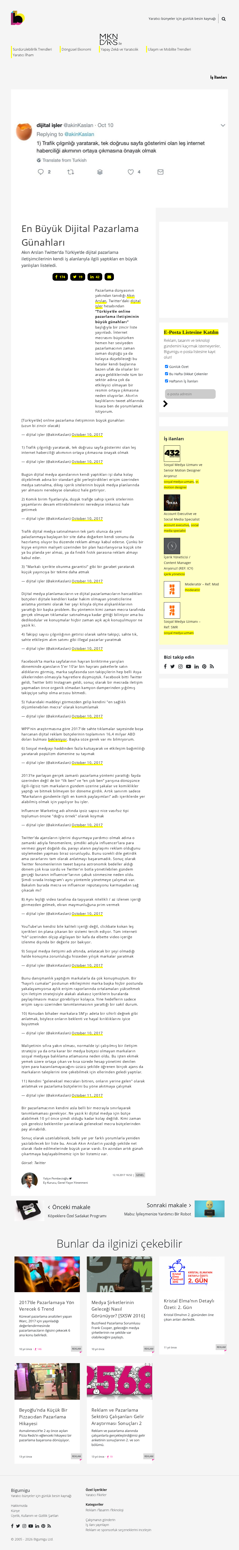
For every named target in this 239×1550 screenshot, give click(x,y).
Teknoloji (117, 1510)
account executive (176, 525)
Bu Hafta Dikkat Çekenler (188, 374)
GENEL (140, 1175)
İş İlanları (218, 77)
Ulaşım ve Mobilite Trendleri (169, 49)
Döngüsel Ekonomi (76, 49)
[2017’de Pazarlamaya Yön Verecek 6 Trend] (47, 1274)
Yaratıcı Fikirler (96, 1495)
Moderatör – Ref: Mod (202, 584)
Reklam (91, 1510)
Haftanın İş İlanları (183, 381)
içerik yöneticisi (174, 574)
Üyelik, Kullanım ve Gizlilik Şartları (34, 1515)
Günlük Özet (179, 366)
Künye (15, 1510)
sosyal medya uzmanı (179, 481)
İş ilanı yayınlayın (97, 1524)
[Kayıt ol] (166, 403)
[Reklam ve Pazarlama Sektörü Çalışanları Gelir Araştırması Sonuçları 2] (119, 1380)
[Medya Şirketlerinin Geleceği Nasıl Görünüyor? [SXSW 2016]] (119, 1274)
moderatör (192, 590)
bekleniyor (57, 739)
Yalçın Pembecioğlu (55, 1178)
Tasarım (103, 1510)
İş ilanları (174, 438)
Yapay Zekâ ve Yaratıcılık (119, 49)
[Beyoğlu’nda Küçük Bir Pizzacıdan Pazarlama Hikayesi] (47, 1381)
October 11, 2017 (87, 1095)
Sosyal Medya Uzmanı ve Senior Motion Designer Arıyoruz (183, 470)
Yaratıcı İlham (23, 54)
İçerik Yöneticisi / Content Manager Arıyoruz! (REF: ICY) (178, 562)
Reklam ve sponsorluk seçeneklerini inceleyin (118, 1530)
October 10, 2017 (87, 434)
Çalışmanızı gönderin (100, 1520)
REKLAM (76, 1348)
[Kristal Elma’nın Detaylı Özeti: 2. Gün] (192, 1273)
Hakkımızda (19, 1505)
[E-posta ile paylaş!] (109, 276)
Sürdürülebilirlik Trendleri (32, 49)
